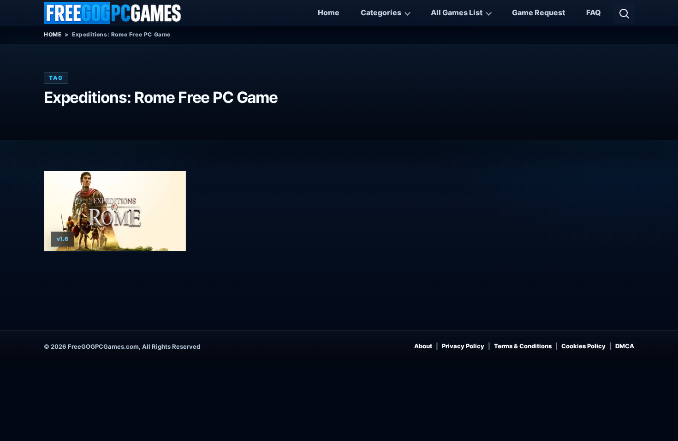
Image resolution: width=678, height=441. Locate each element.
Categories (381, 12)
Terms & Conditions (523, 346)
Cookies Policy (583, 346)
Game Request (538, 12)
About (423, 346)
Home (328, 12)
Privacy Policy (463, 346)
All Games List (456, 12)
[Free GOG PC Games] (113, 13)
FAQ (593, 12)
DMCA (624, 346)
